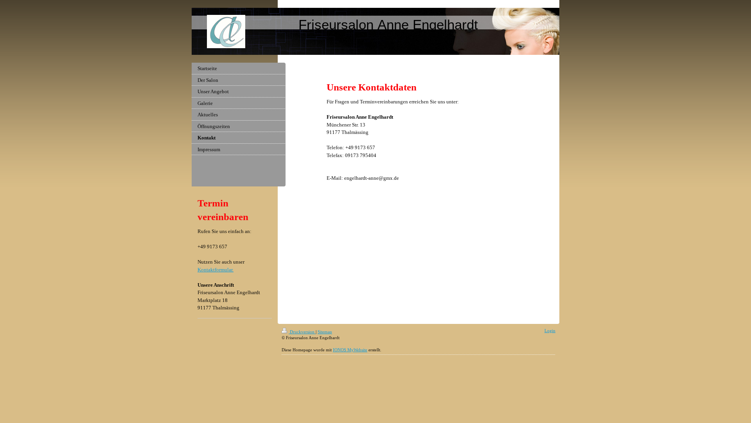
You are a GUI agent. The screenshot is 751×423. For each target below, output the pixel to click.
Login (549, 330)
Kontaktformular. (216, 270)
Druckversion (302, 331)
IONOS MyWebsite (350, 349)
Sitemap (325, 331)
